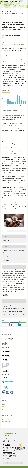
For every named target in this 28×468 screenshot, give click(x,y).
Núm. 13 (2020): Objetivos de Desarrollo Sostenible (13, 14)
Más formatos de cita (10, 314)
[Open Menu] (1, 1)
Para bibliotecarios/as (7, 424)
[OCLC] (6, 360)
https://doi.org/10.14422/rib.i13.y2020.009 (13, 45)
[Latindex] (5, 371)
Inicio (3, 11)
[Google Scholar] (7, 375)
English (4, 404)
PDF (5, 231)
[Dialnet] (5, 348)
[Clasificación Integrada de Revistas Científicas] (5, 367)
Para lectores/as (6, 419)
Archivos (8, 11)
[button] (5, 321)
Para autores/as (6, 421)
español (4, 406)
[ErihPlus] (6, 356)
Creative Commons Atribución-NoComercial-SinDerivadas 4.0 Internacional (14, 281)
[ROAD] (7, 344)
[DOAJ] (7, 339)
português (5, 409)
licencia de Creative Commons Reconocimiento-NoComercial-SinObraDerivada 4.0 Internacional (10, 457)
